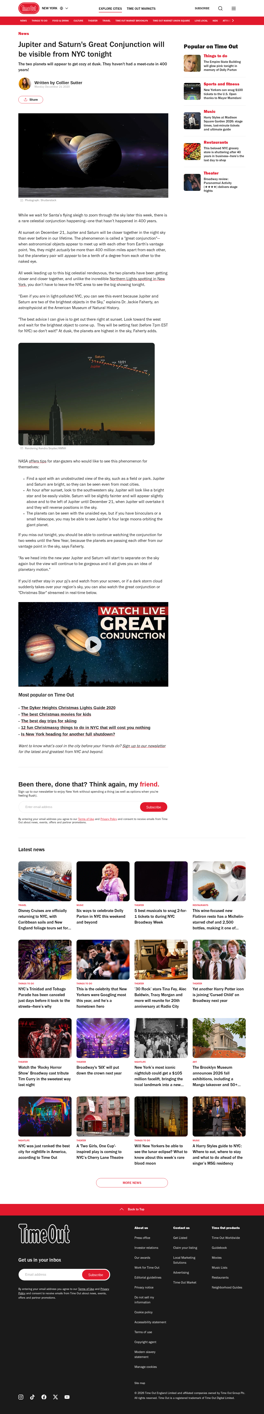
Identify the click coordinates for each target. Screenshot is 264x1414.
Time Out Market (184, 1283)
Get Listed (180, 1238)
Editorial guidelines (147, 1278)
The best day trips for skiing (49, 721)
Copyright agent (145, 1342)
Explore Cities (110, 9)
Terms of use (143, 1332)
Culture (78, 21)
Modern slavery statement (145, 1355)
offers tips (37, 462)
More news (132, 1183)
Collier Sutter (69, 82)
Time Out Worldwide (226, 1238)
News (23, 21)
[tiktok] (32, 1397)
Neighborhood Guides (227, 1288)
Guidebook (219, 1248)
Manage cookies (145, 1367)
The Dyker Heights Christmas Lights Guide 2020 (68, 707)
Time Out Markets (141, 9)
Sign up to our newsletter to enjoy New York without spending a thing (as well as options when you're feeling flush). (88, 794)
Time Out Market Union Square (171, 21)
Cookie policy (143, 1312)
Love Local (201, 21)
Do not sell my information (144, 1300)
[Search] (220, 8)
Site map (139, 1383)
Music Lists (219, 1268)
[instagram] (20, 1397)
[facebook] (43, 1397)
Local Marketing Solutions (184, 1260)
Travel (107, 21)
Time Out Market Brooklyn (132, 21)
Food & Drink (60, 21)
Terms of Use (86, 819)
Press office (142, 1238)
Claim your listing (185, 1248)
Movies (217, 1258)
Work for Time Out (146, 1268)
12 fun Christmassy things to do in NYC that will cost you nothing (85, 727)
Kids (215, 21)
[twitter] (55, 1397)
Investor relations (146, 1248)
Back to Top (136, 1209)
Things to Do (39, 21)
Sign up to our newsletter (144, 747)
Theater (93, 21)
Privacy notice (143, 1288)
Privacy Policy (108, 819)
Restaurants (220, 1278)
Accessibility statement (150, 1322)
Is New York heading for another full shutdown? (68, 734)
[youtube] (67, 1397)
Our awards (142, 1258)
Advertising (181, 1273)
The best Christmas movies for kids (56, 714)
